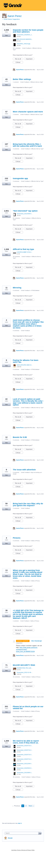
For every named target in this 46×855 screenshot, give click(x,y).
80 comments (16, 218)
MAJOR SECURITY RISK (24, 665)
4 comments (16, 181)
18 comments (16, 256)
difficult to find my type (23, 249)
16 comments (16, 677)
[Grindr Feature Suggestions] (13, 5)
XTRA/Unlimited (35, 290)
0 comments (16, 290)
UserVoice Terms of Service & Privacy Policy (23, 850)
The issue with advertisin (24, 470)
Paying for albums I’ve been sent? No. (25, 361)
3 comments (16, 148)
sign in (20, 823)
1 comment (16, 82)
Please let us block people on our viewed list (28, 707)
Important (30, 59)
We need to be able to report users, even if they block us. (26, 742)
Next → (31, 806)
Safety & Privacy (35, 540)
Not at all (19, 59)
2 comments (16, 508)
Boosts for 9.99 (20, 437)
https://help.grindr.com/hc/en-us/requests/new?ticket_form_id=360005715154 (27, 649)
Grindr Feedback (26, 48)
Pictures (16, 538)
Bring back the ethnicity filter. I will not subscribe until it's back (27, 145)
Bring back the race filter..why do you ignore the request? (28, 504)
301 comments (17, 48)
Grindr (10, 838)
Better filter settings (22, 79)
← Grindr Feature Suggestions (11, 19)
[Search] (40, 833)
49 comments (16, 777)
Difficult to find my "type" (36, 82)
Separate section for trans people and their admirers (28, 31)
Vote (6, 35)
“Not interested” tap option (25, 211)
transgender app (20, 178)
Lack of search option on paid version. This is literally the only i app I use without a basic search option (28, 402)
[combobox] (21, 833)
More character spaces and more (28, 112)
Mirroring (17, 288)
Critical (19, 62)
